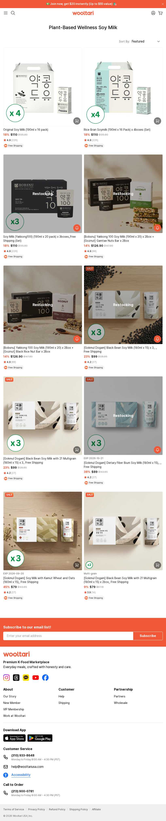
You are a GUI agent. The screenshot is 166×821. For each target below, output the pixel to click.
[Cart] (160, 13)
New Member (11, 702)
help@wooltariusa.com (27, 767)
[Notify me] (77, 228)
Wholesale (121, 702)
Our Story (9, 696)
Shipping (64, 702)
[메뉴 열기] (5, 13)
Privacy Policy (36, 809)
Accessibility (21, 775)
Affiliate (96, 809)
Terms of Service (13, 809)
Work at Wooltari (14, 715)
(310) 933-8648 (22, 755)
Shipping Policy (78, 809)
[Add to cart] (77, 121)
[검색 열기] (13, 13)
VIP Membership (13, 709)
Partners (119, 696)
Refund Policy (57, 809)
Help (61, 696)
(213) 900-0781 (22, 791)
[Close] (162, 4)
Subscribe (148, 636)
